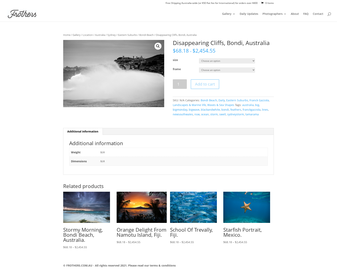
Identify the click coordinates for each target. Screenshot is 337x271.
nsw (197, 114)
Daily (221, 100)
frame (177, 69)
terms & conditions (162, 265)
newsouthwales (183, 114)
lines (265, 109)
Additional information (82, 131)
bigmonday (180, 109)
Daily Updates (249, 14)
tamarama (252, 114)
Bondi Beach (146, 35)
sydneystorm (235, 114)
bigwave (194, 109)
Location (88, 35)
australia (248, 105)
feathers (235, 109)
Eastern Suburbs (127, 35)
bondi (225, 109)
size (175, 60)
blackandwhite (210, 109)
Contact (318, 14)
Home (66, 35)
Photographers (273, 14)
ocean (205, 114)
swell (222, 114)
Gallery (226, 14)
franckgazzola (252, 109)
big (257, 105)
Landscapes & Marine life (189, 105)
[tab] (83, 131)
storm (214, 114)
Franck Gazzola (259, 100)
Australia (100, 35)
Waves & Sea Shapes (220, 105)
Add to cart (205, 84)
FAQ (306, 14)
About (295, 14)
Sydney (111, 35)
